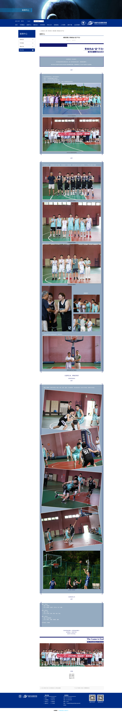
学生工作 (49, 25)
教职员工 (35, 25)
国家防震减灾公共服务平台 (63, 710)
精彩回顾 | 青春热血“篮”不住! (58, 30)
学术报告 (22, 43)
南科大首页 (17, 21)
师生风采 (22, 50)
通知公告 (22, 46)
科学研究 (42, 25)
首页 (16, 25)
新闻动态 (22, 39)
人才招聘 (63, 25)
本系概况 (22, 25)
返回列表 (74, 40)
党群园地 (56, 25)
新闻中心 (29, 25)
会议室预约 (77, 25)
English (28, 21)
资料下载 (69, 25)
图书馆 (22, 21)
